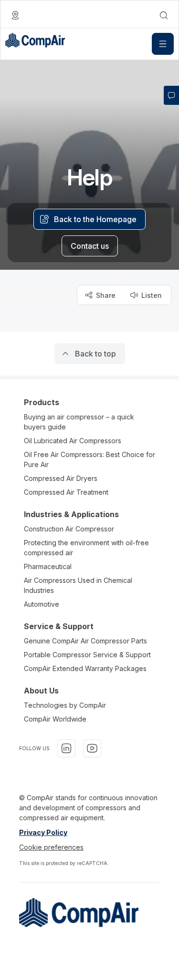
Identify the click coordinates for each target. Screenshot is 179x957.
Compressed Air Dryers (60, 478)
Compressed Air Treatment (66, 492)
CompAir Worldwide (55, 719)
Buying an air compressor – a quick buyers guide (79, 422)
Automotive (41, 604)
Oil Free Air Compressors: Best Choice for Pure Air (89, 459)
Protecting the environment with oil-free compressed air (86, 548)
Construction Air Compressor (69, 529)
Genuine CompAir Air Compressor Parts (85, 641)
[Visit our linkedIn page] (66, 748)
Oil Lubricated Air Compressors (72, 441)
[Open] (163, 44)
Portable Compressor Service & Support (87, 655)
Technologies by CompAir (65, 705)
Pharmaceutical (48, 566)
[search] (164, 15)
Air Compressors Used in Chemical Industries (78, 585)
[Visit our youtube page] (92, 748)
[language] (15, 15)
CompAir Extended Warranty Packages (85, 668)
